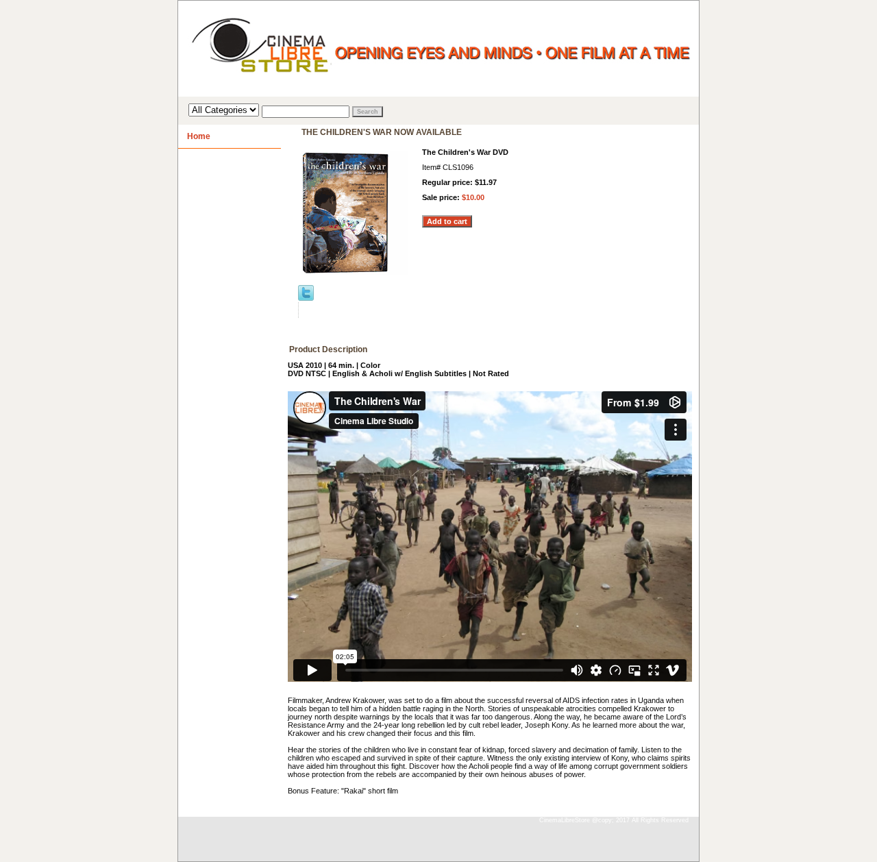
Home (198, 136)
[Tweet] (306, 298)
